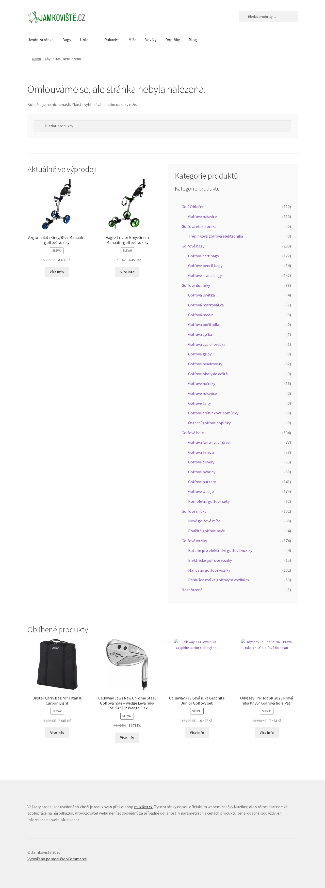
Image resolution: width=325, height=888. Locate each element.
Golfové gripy (200, 353)
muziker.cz (143, 806)
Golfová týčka (200, 334)
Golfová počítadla (203, 324)
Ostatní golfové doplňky (209, 422)
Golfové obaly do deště (208, 373)
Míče (132, 39)
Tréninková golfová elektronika (215, 236)
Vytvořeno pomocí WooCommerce (57, 858)
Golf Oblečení (193, 206)
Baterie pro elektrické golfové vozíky (220, 550)
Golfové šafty (199, 403)
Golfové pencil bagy (205, 265)
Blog (193, 39)
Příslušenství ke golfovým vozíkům (218, 579)
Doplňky (172, 39)
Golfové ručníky (201, 383)
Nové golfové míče (204, 520)
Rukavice (112, 39)
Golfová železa (201, 452)
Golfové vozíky (194, 540)
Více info (57, 272)
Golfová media (200, 314)
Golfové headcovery (205, 363)
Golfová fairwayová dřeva (210, 442)
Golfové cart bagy (203, 255)
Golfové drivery (201, 461)
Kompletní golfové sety (209, 501)
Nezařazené (192, 589)
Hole (84, 39)
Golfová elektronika (199, 226)
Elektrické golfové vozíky (210, 560)
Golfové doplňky (196, 285)
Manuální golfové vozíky (209, 570)
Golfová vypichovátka (206, 344)
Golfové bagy (193, 245)
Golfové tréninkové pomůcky (213, 412)
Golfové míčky (194, 511)
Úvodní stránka (40, 39)
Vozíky (150, 39)
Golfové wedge (201, 491)
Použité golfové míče (206, 530)
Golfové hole (193, 432)
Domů (36, 58)
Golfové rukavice (202, 216)
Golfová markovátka (206, 304)
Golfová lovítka (201, 295)
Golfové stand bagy (205, 275)
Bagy (66, 39)
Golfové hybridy (201, 471)
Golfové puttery (202, 481)
